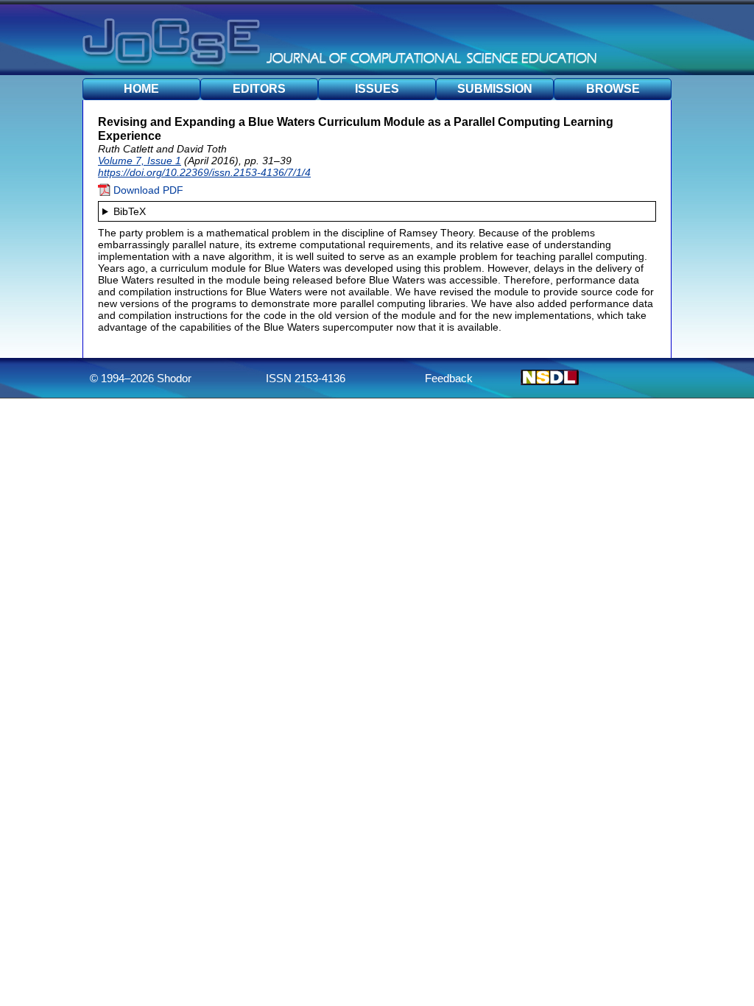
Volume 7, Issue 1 (139, 160)
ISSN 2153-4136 (305, 378)
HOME (141, 88)
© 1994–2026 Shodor (140, 378)
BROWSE (613, 88)
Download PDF (146, 190)
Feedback (449, 378)
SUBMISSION (494, 88)
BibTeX (129, 211)
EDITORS (259, 88)
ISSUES (377, 88)
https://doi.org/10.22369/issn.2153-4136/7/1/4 (204, 172)
